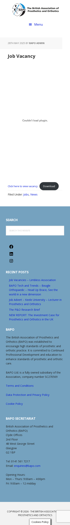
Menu (38, 24)
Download (49, 186)
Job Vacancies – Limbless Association (32, 280)
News (34, 194)
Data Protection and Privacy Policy (27, 395)
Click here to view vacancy (23, 186)
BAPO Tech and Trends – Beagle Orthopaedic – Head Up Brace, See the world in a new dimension (33, 290)
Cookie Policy (14, 404)
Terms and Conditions (20, 385)
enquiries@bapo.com (27, 466)
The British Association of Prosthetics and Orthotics (35, 9)
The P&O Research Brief (24, 309)
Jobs (26, 194)
